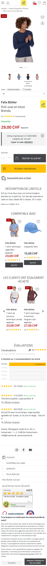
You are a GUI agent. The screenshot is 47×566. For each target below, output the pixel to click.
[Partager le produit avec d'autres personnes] (42, 23)
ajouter (14, 265)
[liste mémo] (39, 2)
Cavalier (4, 8)
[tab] (21, 67)
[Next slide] (44, 80)
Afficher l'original (11, 402)
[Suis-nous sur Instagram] (16, 450)
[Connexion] (7, 2)
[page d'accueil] (23, 2)
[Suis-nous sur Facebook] (23, 450)
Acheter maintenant (25, 168)
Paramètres (12, 563)
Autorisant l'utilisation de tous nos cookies (35, 561)
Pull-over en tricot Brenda (12, 11)
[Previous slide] (3, 80)
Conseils (28, 89)
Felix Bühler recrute (11, 479)
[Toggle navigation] (2, 2)
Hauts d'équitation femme (18, 8)
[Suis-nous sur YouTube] (30, 450)
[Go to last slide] (4, 311)
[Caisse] (44, 2)
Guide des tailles (13, 89)
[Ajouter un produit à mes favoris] (42, 17)
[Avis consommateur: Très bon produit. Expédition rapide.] (17, 498)
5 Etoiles (4, 364)
